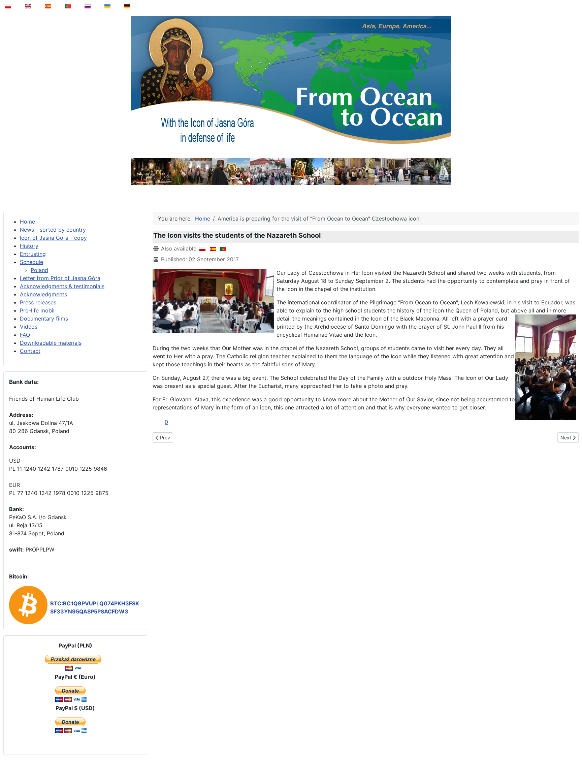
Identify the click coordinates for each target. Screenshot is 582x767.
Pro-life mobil (37, 310)
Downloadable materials (51, 342)
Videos (28, 326)
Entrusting (33, 254)
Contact (30, 350)
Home (27, 221)
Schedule (31, 262)
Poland (39, 270)
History (29, 245)
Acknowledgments (43, 294)
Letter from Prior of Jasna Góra (60, 278)
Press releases (38, 302)
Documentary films (44, 318)
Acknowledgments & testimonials (62, 286)
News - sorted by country (53, 229)
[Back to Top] (572, 745)
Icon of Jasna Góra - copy (53, 237)
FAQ (25, 334)
